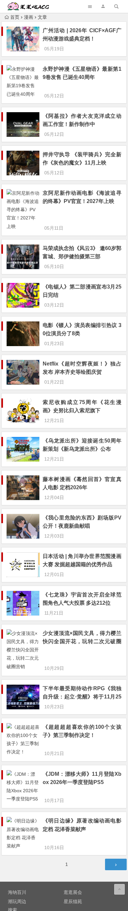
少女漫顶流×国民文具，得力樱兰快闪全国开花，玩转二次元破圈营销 (82, 641)
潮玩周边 (17, 901)
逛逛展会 (73, 892)
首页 (14, 17)
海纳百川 (17, 892)
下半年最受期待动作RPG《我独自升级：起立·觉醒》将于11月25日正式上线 (82, 697)
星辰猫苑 (73, 901)
